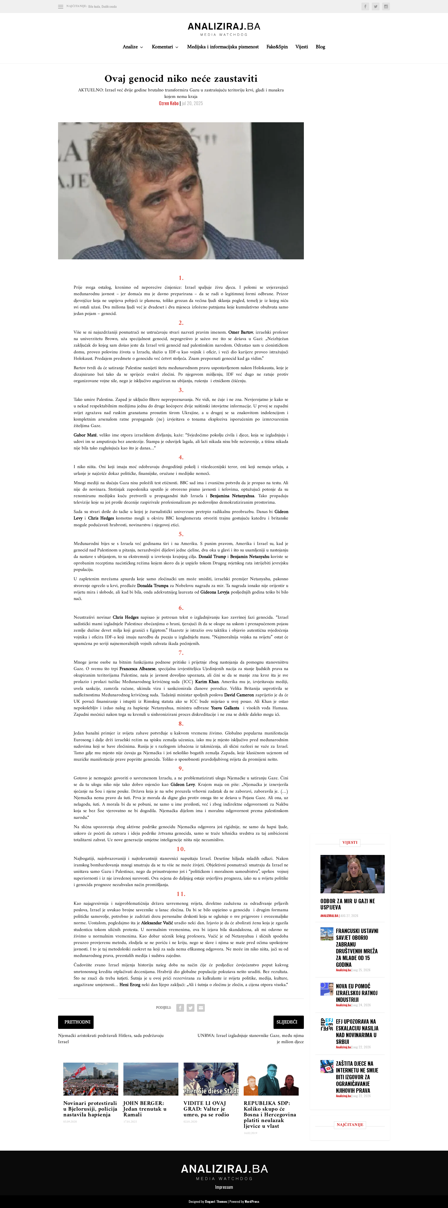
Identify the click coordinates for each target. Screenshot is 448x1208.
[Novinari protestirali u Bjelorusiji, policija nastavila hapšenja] (90, 1079)
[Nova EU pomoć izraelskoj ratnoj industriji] (326, 989)
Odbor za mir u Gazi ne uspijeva (347, 904)
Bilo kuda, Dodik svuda (102, 6)
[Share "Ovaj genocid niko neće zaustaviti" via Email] (201, 1008)
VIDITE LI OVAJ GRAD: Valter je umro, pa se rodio (206, 1109)
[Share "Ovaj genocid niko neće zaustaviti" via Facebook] (180, 1008)
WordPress (252, 1201)
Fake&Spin (277, 48)
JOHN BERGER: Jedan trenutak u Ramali (144, 1109)
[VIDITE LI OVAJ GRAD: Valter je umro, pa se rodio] (211, 1079)
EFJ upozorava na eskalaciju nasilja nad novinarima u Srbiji (357, 1031)
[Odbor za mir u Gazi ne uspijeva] (352, 874)
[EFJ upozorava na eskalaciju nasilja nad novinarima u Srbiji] (326, 1024)
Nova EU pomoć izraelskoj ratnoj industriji (356, 992)
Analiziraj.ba (329, 915)
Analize (130, 48)
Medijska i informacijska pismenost (223, 48)
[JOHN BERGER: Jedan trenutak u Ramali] (150, 1079)
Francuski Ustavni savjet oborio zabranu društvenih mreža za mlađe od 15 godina (357, 947)
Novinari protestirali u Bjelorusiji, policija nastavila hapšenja (90, 1109)
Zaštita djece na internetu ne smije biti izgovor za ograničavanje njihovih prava (357, 1076)
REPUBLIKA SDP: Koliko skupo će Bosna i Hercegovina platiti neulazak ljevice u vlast (270, 1114)
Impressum (224, 1187)
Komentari (162, 48)
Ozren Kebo (169, 103)
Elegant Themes (216, 1201)
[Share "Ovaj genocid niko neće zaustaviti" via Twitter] (190, 1008)
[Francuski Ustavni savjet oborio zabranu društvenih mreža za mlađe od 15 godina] (326, 933)
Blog (320, 48)
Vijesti (302, 48)
